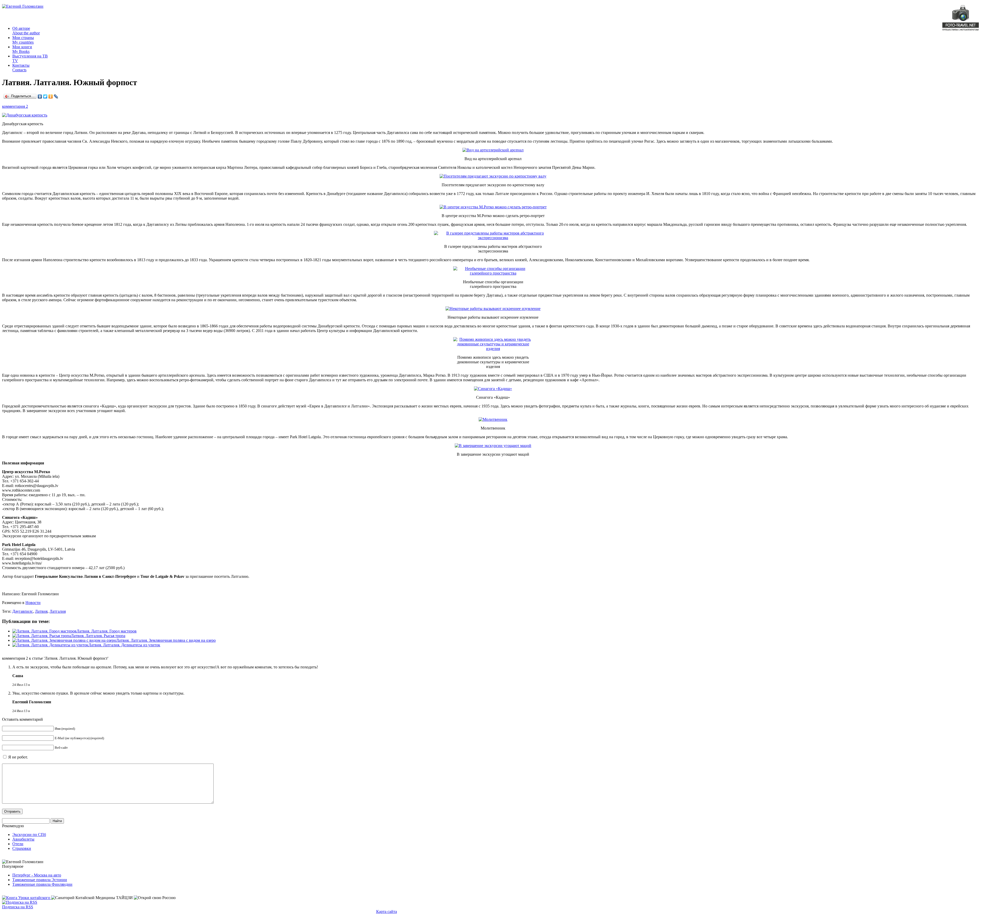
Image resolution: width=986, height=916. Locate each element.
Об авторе (26, 30)
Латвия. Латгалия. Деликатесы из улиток (124, 645)
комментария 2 (15, 106)
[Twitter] (45, 96)
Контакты (21, 67)
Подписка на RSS (17, 907)
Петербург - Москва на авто (36, 875)
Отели (17, 844)
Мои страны (23, 39)
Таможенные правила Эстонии (39, 880)
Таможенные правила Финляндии (42, 884)
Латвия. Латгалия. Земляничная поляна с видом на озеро (166, 640)
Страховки (21, 848)
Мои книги (22, 49)
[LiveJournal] (56, 96)
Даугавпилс (22, 611)
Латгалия (58, 611)
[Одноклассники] (50, 96)
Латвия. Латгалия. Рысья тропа (98, 636)
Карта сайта (386, 911)
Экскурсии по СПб (29, 834)
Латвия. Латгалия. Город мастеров (107, 631)
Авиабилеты (23, 839)
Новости (33, 602)
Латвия (41, 611)
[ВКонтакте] (40, 96)
